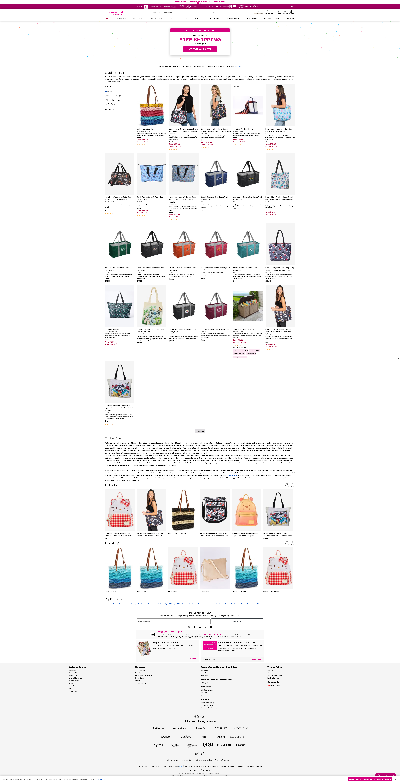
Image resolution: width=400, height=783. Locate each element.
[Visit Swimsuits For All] (159, 746)
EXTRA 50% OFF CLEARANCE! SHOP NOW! (191, 1)
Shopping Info (73, 673)
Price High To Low (114, 100)
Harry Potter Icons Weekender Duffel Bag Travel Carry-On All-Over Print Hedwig (182, 200)
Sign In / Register (140, 670)
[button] (278, 12)
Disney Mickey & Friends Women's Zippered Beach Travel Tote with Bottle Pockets (119, 408)
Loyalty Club (73, 691)
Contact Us (72, 670)
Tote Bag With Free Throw (243, 130)
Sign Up (237, 621)
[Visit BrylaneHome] (224, 746)
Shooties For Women (222, 604)
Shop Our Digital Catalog (209, 708)
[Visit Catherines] (221, 728)
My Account (140, 667)
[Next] (292, 485)
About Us (270, 670)
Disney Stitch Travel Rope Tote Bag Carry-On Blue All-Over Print (278, 131)
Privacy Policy (143, 766)
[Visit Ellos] (204, 737)
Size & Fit (71, 683)
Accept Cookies (384, 779)
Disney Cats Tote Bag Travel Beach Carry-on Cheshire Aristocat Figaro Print (216, 131)
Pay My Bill (204, 675)
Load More (200, 431)
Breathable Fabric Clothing (127, 604)
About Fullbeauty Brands (275, 675)
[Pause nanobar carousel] (198, 3)
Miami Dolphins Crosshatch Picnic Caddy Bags (245, 270)
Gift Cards (206, 687)
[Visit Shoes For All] (208, 746)
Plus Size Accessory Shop (203, 760)
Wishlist (137, 680)
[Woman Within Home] (117, 13)
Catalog (205, 699)
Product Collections (274, 678)
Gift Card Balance (207, 690)
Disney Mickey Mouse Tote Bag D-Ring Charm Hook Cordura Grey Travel (279, 270)
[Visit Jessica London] (241, 728)
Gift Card (204, 693)
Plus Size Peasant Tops (254, 604)
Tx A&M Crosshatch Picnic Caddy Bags (215, 330)
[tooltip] (140, 6)
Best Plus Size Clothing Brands (232, 766)
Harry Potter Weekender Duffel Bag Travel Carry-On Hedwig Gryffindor (118, 199)
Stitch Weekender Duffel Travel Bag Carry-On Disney (150, 199)
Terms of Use (155, 766)
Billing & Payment (74, 680)
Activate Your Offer (200, 49)
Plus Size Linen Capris (145, 604)
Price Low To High (114, 96)
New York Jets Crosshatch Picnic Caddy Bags (117, 270)
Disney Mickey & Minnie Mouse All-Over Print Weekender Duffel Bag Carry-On (183, 131)
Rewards (138, 686)
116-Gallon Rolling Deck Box (243, 330)
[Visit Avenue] (165, 737)
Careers (270, 673)
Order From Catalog (207, 703)
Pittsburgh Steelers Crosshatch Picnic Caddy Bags (183, 331)
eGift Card (204, 695)
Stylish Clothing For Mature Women (176, 604)
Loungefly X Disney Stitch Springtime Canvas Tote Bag (150, 331)
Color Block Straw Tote (145, 130)
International (73, 686)
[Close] (395, 779)
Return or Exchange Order (143, 675)
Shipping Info (73, 675)
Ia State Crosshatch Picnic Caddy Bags (215, 269)
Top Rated (111, 104)
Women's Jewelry (208, 604)
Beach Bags (232, 475)
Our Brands (186, 760)
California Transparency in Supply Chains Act (201, 766)
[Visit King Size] (241, 746)
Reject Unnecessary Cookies (362, 779)
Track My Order (140, 673)
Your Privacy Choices (171, 766)
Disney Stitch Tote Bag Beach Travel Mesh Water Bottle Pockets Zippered (279, 199)
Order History (139, 678)
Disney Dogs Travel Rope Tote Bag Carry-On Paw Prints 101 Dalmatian (278, 331)
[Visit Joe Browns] (186, 736)
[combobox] (184, 12)
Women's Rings (158, 604)
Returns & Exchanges (75, 678)
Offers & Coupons (140, 683)
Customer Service (77, 667)
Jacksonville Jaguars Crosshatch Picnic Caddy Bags (248, 199)
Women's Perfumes (111, 604)
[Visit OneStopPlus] (158, 728)
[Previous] (287, 485)
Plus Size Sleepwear (222, 760)
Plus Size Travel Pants (238, 604)
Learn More (238, 66)
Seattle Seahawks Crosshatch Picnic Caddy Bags (215, 199)
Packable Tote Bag (112, 330)
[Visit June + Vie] (221, 737)
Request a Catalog (207, 705)
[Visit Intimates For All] (192, 746)
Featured (111, 92)
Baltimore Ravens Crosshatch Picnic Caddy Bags (150, 270)
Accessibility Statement (254, 766)
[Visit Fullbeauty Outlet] (200, 754)
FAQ (70, 688)
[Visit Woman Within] (179, 728)
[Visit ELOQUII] (237, 736)
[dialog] (291, 6)
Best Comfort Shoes (195, 604)
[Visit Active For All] (175, 746)
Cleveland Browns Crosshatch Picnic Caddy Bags (182, 270)
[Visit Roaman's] (200, 728)
